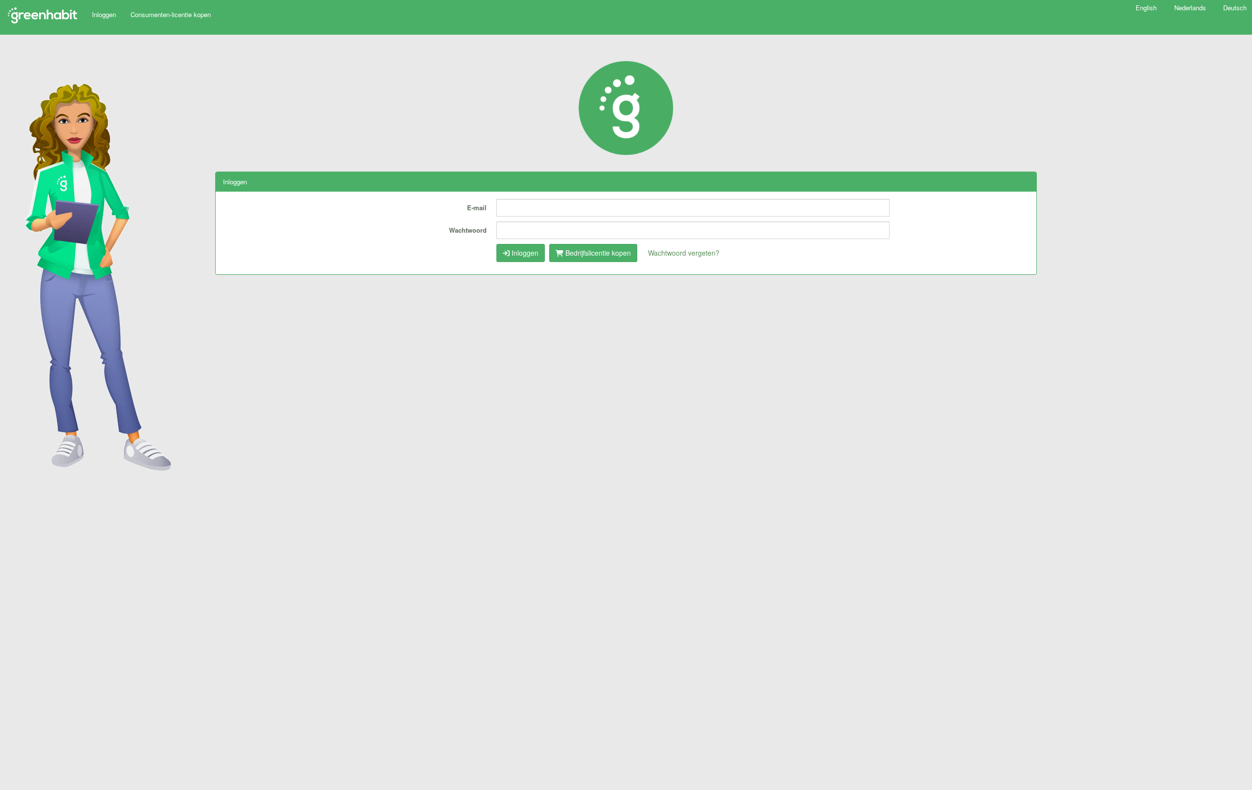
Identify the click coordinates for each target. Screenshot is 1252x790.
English (1147, 7)
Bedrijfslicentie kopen (597, 253)
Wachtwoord (468, 230)
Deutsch (1235, 7)
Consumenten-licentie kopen (171, 14)
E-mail (477, 207)
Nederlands (1191, 7)
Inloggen (104, 14)
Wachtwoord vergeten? (683, 253)
